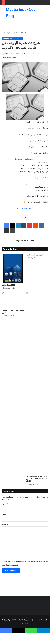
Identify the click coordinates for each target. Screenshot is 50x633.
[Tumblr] (23, 225)
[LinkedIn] (18, 225)
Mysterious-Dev (7, 54)
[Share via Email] (6, 230)
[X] (12, 225)
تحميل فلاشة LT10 (8, 285)
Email (4, 514)
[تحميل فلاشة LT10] (13, 268)
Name (5, 504)
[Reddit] (35, 225)
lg (25, 216)
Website (5, 525)
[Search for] (47, 13)
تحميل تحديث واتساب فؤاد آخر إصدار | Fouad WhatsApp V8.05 (36, 478)
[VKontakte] (41, 225)
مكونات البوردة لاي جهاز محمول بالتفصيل (13, 311)
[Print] (12, 230)
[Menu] (3, 13)
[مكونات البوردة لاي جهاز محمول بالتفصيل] (13, 300)
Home (5, 33)
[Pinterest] (29, 225)
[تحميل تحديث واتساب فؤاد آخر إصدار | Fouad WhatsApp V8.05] (37, 383)
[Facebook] (6, 225)
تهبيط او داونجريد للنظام (34, 255)
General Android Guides (18, 33)
